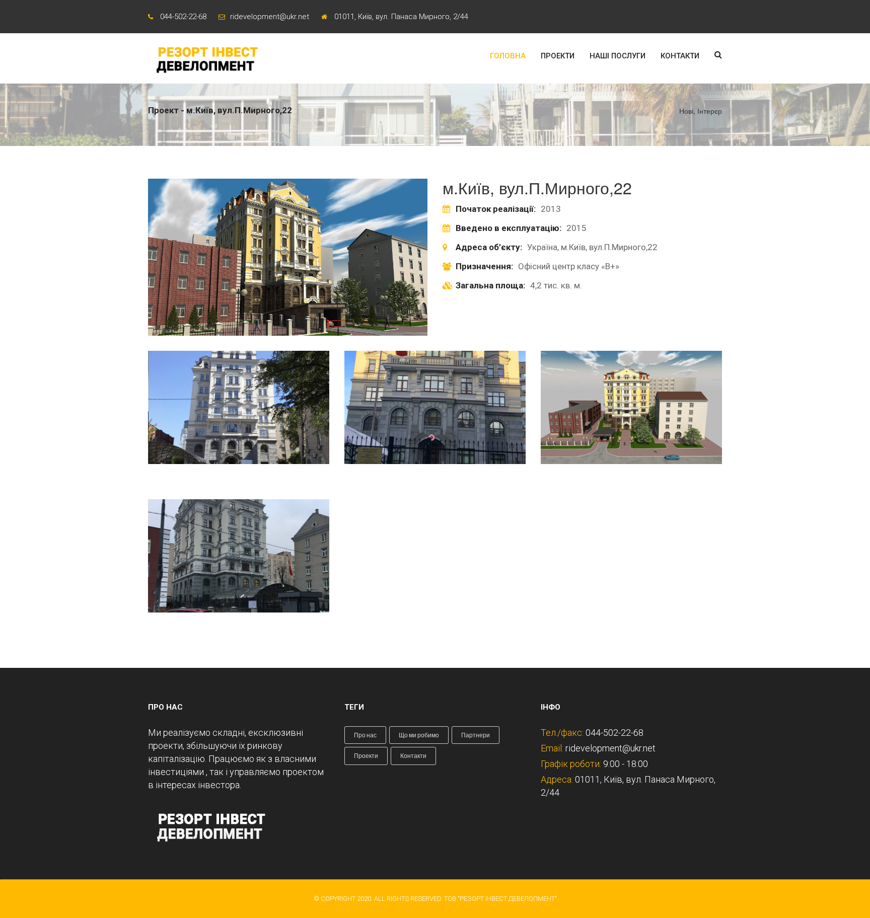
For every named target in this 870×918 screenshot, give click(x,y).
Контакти (680, 55)
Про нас (365, 735)
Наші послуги (617, 55)
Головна (508, 55)
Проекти (557, 55)
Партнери (475, 735)
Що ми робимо (419, 735)
